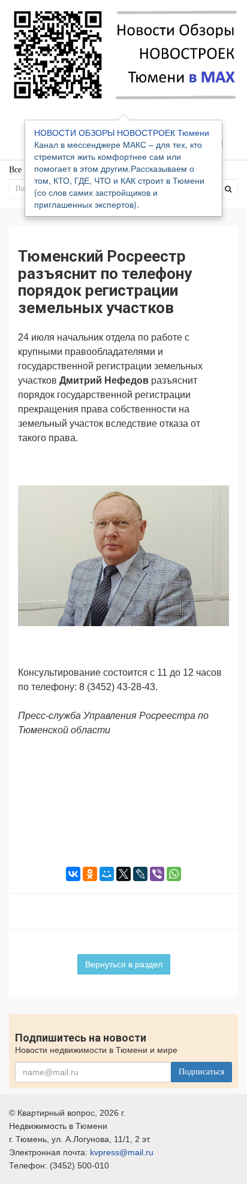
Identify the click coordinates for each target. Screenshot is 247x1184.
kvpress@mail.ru (121, 1152)
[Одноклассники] (90, 874)
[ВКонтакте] (73, 874)
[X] (123, 874)
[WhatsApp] (174, 874)
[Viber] (157, 874)
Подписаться (201, 1071)
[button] (218, 470)
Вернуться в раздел (123, 964)
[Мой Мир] (107, 874)
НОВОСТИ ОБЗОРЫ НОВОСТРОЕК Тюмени (121, 132)
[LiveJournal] (140, 874)
